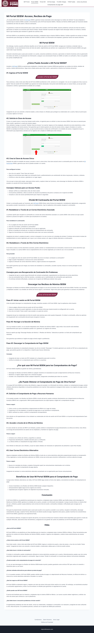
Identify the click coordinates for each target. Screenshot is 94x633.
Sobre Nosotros (47, 619)
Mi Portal (27, 20)
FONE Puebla (71, 2)
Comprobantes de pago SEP (55, 4)
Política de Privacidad (47, 622)
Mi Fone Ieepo (51, 2)
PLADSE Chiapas (61, 2)
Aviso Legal (56, 619)
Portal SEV (43, 2)
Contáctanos (38, 619)
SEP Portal (27, 2)
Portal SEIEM (34, 2)
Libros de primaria (82, 2)
